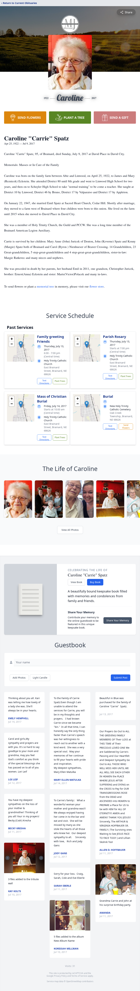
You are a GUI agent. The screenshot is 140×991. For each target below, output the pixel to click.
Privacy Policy (60, 975)
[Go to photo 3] (26, 871)
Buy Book (95, 582)
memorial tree (45, 286)
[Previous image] (7, 858)
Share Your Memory (117, 620)
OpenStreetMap (73, 981)
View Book (76, 582)
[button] (21, 344)
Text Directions (44, 381)
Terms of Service (79, 975)
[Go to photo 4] (72, 928)
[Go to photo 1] (22, 871)
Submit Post (120, 677)
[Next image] (41, 858)
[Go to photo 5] (74, 928)
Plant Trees (60, 381)
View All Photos (70, 529)
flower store (96, 286)
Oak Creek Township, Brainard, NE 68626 (121, 416)
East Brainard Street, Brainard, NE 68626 (55, 371)
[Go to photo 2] (24, 871)
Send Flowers (126, 426)
